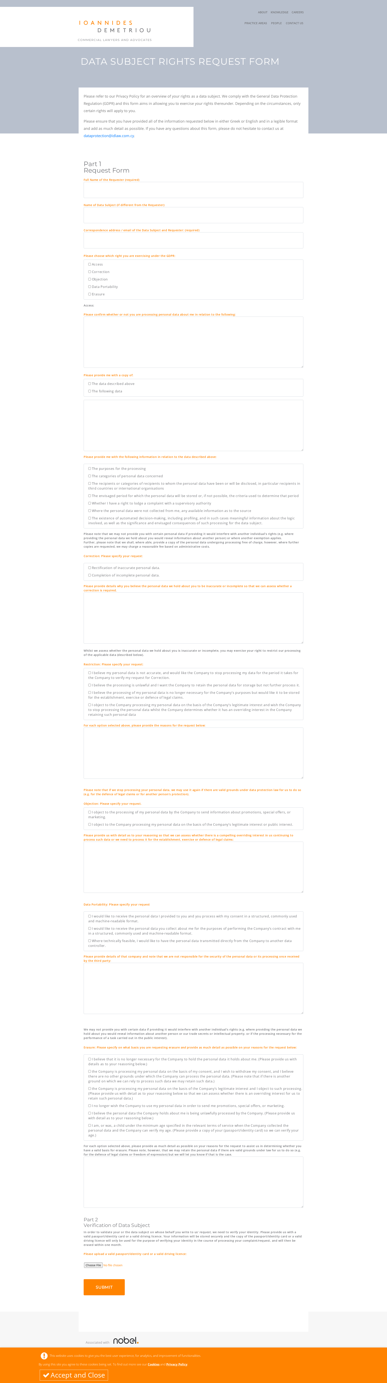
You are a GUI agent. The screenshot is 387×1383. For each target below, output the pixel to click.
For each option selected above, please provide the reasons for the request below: (145, 725)
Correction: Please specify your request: (113, 556)
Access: (89, 305)
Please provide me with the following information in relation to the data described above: (150, 457)
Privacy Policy (176, 1364)
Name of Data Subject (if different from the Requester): (124, 205)
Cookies (153, 1364)
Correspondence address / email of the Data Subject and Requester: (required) (141, 230)
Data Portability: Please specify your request (117, 904)
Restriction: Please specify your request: (114, 664)
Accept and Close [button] (78, 1375)
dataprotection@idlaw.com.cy (109, 135)
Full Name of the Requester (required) (111, 180)
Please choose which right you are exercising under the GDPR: (129, 256)
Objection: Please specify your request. (113, 804)
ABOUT (262, 12)
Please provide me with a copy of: (108, 375)
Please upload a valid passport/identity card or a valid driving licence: (135, 1254)
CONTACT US (294, 23)
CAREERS (298, 12)
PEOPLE (276, 23)
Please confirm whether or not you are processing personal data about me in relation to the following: (160, 314)
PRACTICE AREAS (255, 23)
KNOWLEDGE (279, 12)
